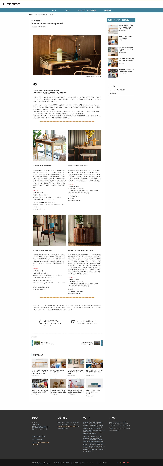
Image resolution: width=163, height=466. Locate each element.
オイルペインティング (119, 428)
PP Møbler (85, 448)
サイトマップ (103, 463)
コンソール (118, 425)
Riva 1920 (100, 448)
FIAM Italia (95, 430)
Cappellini (85, 425)
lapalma (97, 438)
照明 (124, 422)
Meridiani (85, 441)
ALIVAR (95, 422)
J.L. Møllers (86, 438)
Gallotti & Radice (87, 435)
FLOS (84, 431)
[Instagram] (120, 463)
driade (89, 430)
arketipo (100, 422)
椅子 (126, 423)
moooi (102, 443)
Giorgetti (93, 436)
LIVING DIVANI (93, 439)
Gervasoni (95, 435)
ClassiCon (85, 428)
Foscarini (100, 431)
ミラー (127, 427)
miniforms (85, 443)
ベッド (122, 423)
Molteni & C (97, 443)
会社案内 (75, 463)
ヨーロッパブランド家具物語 (118, 90)
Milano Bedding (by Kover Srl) (96, 441)
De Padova (97, 428)
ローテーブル (126, 425)
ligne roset (85, 439)
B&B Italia (85, 423)
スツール (111, 428)
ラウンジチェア (117, 422)
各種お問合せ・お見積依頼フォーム (67, 426)
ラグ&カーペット (113, 427)
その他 (35, 26)
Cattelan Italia (86, 427)
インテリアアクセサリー (114, 430)
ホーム (112, 83)
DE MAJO (91, 428)
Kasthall (92, 438)
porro (102, 446)
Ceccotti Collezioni (96, 427)
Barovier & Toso (93, 423)
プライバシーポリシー (88, 463)
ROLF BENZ (86, 449)
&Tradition (85, 422)
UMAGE (85, 451)
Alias (91, 422)
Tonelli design (93, 449)
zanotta (90, 451)
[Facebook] (117, 463)
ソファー (111, 422)
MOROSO (85, 444)
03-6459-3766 (40, 436)
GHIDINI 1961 (86, 436)
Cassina (101, 425)
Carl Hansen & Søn (93, 425)
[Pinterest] (124, 463)
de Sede (85, 430)
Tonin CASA (101, 449)
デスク (127, 428)
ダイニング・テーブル (114, 423)
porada (98, 446)
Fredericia (85, 433)
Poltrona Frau (92, 446)
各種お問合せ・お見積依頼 (61, 463)
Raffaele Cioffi (92, 448)
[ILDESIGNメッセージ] (11, 4)
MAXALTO (100, 439)
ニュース (112, 86)
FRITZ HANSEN (92, 433)
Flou (88, 431)
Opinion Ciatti (92, 444)
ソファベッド (112, 425)
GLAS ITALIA (99, 436)
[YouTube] (128, 463)
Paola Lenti (99, 444)
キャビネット (121, 427)
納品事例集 (113, 93)
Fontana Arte (93, 431)
